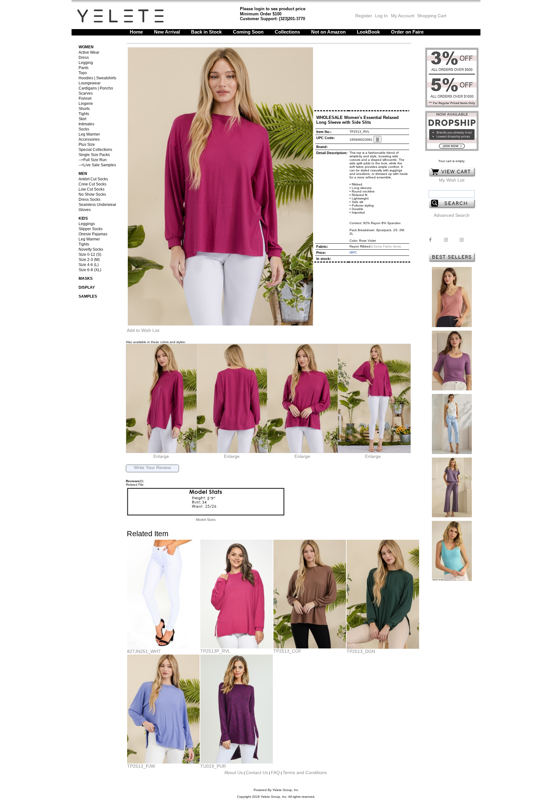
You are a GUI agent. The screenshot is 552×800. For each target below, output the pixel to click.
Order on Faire (407, 32)
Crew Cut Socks (92, 184)
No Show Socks (92, 194)
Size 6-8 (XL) (90, 270)
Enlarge (161, 456)
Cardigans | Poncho (96, 88)
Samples (88, 296)
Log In (381, 15)
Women (86, 47)
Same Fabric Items (387, 246)
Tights (84, 114)
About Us (233, 772)
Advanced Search (452, 215)
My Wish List (451, 180)
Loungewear (90, 83)
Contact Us (257, 772)
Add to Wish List (143, 330)
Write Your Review (152, 467)
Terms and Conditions (305, 772)
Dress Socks (89, 199)
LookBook (368, 32)
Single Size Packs (94, 155)
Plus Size (87, 144)
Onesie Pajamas (93, 234)
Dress (84, 57)
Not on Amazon (328, 32)
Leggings (87, 224)
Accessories (89, 139)
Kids (83, 218)
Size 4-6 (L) (89, 265)
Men (83, 173)
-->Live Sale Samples (97, 165)
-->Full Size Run (93, 160)
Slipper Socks (91, 229)
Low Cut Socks (91, 189)
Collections (287, 32)
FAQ (275, 772)
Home (136, 32)
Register (363, 15)
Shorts (84, 109)
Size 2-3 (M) (89, 260)
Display (87, 287)
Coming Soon (248, 32)
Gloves (85, 210)
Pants (83, 68)
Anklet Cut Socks (93, 179)
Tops (83, 73)
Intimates (86, 124)
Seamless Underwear (97, 205)
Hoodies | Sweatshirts (97, 78)
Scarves (86, 93)
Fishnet (85, 98)
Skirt (82, 119)
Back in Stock (206, 32)
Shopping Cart (431, 15)
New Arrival (167, 32)
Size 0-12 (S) (90, 254)
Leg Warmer (89, 134)
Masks (86, 278)
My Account (402, 15)
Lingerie (86, 104)
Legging (86, 63)
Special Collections (95, 150)
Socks (84, 129)
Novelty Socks (91, 249)
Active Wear (89, 52)
